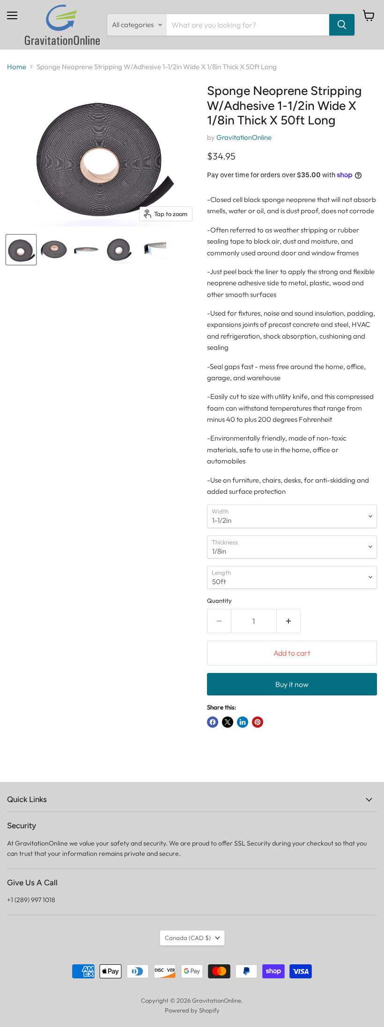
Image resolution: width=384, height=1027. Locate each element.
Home (16, 67)
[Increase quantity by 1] (289, 621)
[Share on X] (227, 722)
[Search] (341, 25)
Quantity (219, 600)
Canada (188, 937)
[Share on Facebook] (212, 722)
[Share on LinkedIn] (242, 722)
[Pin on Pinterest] (257, 722)
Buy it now (292, 684)
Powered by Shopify (192, 1010)
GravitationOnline (244, 137)
